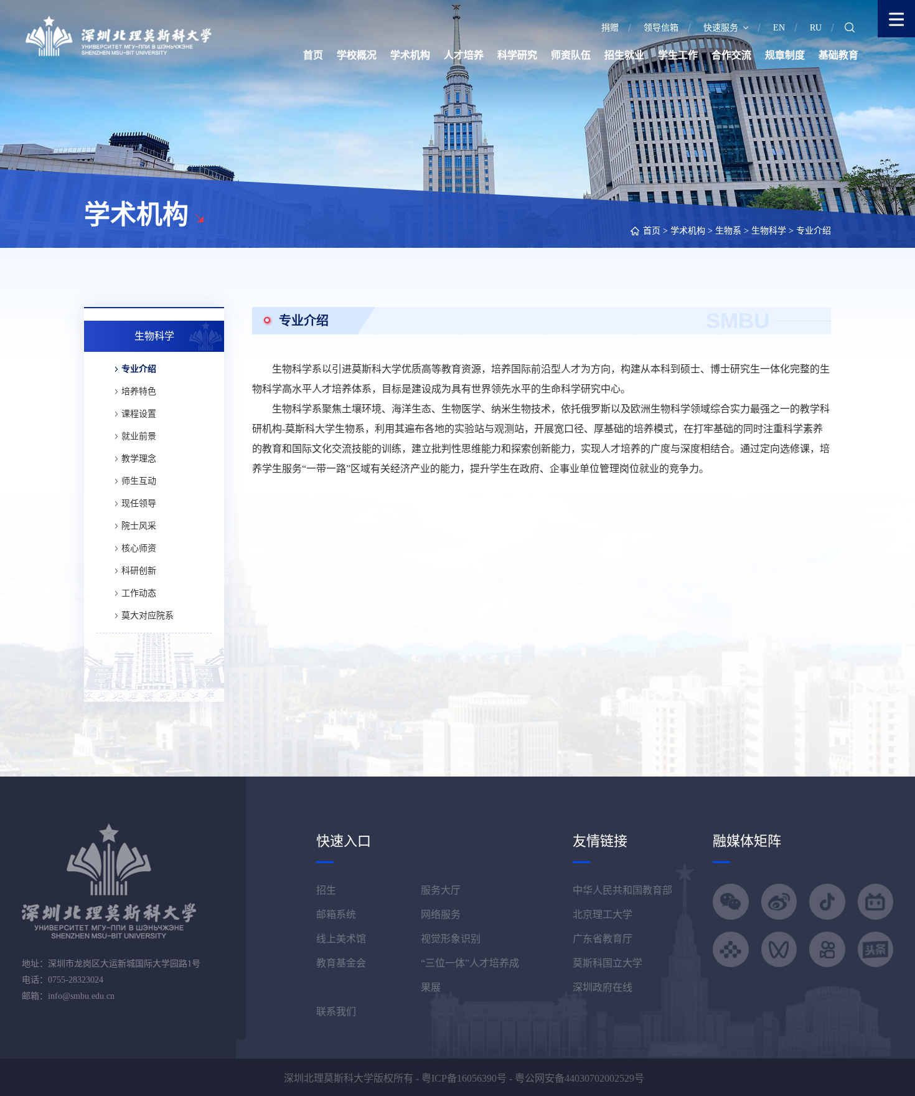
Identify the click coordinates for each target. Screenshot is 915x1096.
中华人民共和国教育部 (622, 890)
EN (779, 27)
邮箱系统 (336, 914)
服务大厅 (441, 890)
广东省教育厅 (602, 938)
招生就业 (624, 55)
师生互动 (138, 481)
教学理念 (138, 458)
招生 (326, 890)
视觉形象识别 (451, 938)
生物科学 (768, 230)
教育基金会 (341, 963)
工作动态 (138, 593)
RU (816, 27)
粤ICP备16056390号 (464, 1078)
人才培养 (464, 55)
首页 (313, 55)
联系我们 (336, 1011)
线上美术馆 (341, 938)
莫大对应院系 (147, 615)
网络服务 (441, 914)
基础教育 (838, 55)
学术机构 (410, 55)
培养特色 (138, 391)
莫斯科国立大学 (607, 963)
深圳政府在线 (602, 987)
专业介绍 (813, 230)
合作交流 (731, 55)
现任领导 (138, 503)
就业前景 (138, 436)
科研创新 (138, 570)
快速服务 (720, 27)
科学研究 (517, 55)
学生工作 (678, 55)
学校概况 (357, 55)
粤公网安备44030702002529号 (579, 1078)
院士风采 (138, 526)
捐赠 (610, 27)
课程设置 (138, 413)
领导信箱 (661, 27)
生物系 (728, 230)
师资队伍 (571, 55)
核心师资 (138, 548)
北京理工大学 (602, 914)
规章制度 (785, 55)
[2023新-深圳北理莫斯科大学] (118, 35)
